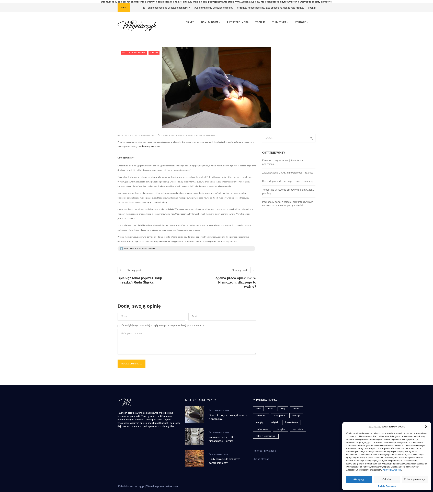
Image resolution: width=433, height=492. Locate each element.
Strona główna (261, 459)
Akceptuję (358, 479)
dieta (270, 408)
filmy (283, 408)
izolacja (296, 415)
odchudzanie (262, 429)
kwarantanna (291, 422)
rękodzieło (298, 429)
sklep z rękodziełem (266, 436)
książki (274, 422)
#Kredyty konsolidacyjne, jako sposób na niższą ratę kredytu (252, 7)
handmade (261, 415)
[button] (426, 426)
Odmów (386, 479)
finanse (296, 408)
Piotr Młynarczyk (144, 135)
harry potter (279, 415)
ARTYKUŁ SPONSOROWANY (134, 53)
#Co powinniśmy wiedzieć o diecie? (195, 7)
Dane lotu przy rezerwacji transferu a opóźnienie (282, 162)
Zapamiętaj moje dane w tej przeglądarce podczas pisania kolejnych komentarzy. (162, 325)
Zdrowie (154, 53)
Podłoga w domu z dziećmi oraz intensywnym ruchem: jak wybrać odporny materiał (287, 204)
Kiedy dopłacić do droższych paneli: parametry (288, 181)
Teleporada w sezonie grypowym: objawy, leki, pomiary (288, 192)
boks (258, 408)
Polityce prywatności (391, 470)
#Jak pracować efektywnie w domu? (310, 7)
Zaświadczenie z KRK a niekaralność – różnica (287, 172)
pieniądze (280, 429)
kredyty (259, 422)
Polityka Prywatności (387, 486)
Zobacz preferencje (414, 479)
